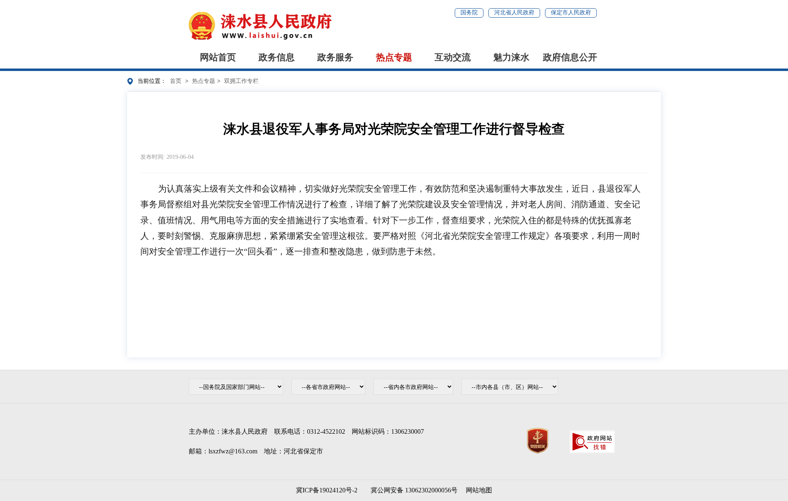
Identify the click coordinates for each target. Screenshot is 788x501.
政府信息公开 (570, 57)
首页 (175, 81)
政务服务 (335, 57)
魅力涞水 (511, 57)
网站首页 (218, 57)
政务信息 (277, 57)
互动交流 (453, 57)
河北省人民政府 (514, 12)
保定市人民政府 (571, 12)
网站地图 (479, 490)
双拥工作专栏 (241, 81)
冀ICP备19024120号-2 (326, 490)
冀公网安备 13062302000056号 (412, 490)
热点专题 (394, 57)
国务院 (469, 12)
